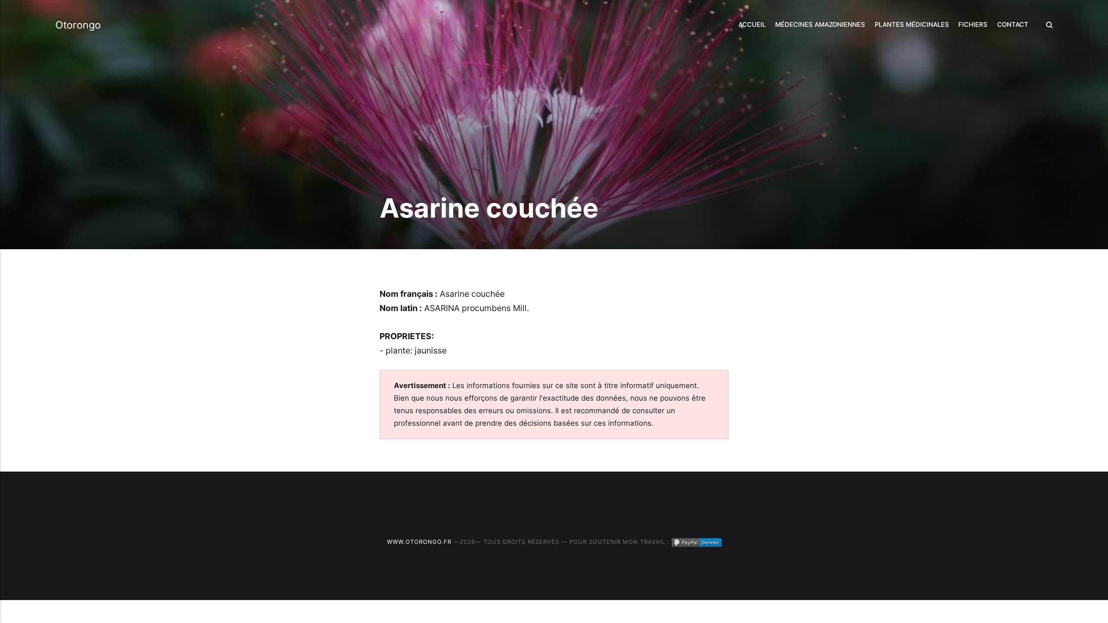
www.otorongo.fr (419, 541)
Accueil (752, 25)
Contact (1012, 25)
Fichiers (973, 25)
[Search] (1047, 25)
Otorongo (78, 25)
